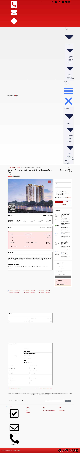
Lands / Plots (69, 77)
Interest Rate (11, 370)
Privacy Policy (61, 410)
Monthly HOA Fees (12, 380)
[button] (68, 96)
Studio (70, 60)
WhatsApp (63, 204)
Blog (66, 81)
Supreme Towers (16, 257)
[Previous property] (13, 388)
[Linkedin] (66, 2)
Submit (68, 400)
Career (44, 407)
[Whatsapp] (52, 2)
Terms (60, 408)
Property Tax (11, 375)
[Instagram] (69, 2)
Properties (28, 408)
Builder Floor (71, 59)
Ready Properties (70, 78)
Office (70, 74)
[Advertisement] (30, 280)
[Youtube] (63, 2)
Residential (14, 167)
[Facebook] (56, 2)
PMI (31, 380)
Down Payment (34, 365)
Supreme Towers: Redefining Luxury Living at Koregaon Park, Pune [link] (65, 214)
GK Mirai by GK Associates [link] (65, 223)
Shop (70, 75)
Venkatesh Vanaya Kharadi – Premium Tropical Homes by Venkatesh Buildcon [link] (65, 251)
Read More (10, 268)
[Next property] (45, 388)
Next (36, 388)
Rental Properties (70, 80)
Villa (69, 57)
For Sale (14, 176)
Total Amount (11, 365)
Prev (21, 388)
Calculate (63, 277)
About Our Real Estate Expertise (49, 410)
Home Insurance (34, 375)
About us (67, 82)
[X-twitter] (59, 2)
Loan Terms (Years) (35, 370)
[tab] (49, 182)
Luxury (18, 176)
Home (66, 27)
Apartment (71, 56)
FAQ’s (60, 407)
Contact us (67, 84)
